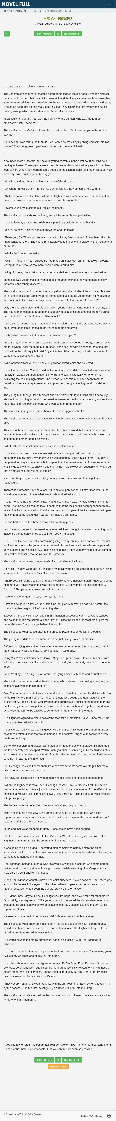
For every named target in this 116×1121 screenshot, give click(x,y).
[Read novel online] (16, 4)
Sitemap (99, 1115)
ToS (91, 1115)
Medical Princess (58, 19)
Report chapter (59, 1066)
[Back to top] (108, 1116)
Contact (84, 1115)
